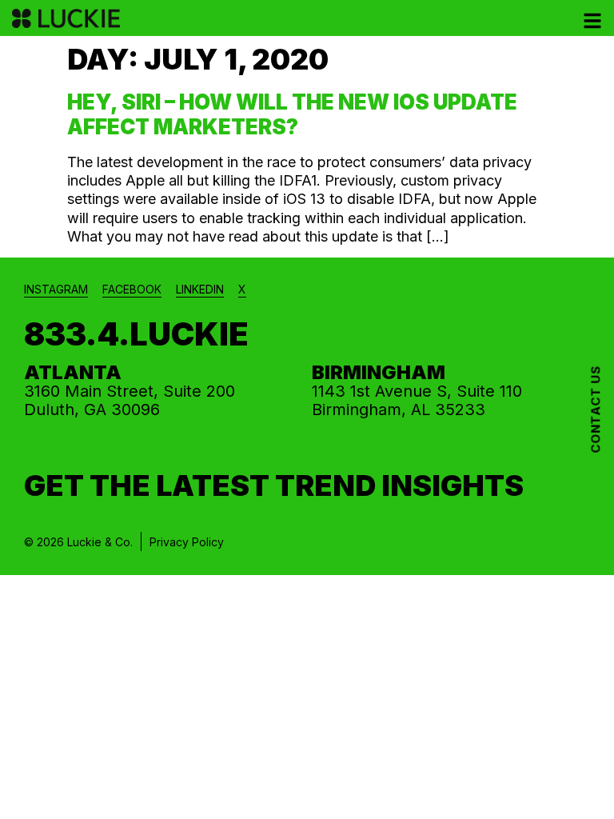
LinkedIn (200, 289)
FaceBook (131, 289)
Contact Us (595, 409)
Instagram (56, 289)
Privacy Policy (187, 542)
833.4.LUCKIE (136, 334)
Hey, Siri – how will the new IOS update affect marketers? (292, 114)
